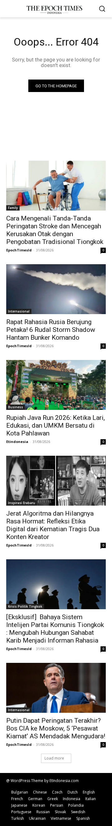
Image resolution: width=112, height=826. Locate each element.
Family (13, 208)
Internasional (19, 311)
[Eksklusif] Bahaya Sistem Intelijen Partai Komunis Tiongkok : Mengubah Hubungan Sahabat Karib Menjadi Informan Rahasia (55, 628)
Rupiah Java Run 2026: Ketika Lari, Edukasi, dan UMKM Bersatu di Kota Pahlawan (55, 425)
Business (15, 407)
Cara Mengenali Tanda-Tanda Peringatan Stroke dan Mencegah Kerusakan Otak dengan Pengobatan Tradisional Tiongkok (54, 230)
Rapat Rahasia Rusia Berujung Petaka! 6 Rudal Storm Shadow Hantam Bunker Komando (50, 329)
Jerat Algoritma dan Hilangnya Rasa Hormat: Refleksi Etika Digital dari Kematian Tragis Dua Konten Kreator (53, 525)
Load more (54, 758)
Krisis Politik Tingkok (25, 606)
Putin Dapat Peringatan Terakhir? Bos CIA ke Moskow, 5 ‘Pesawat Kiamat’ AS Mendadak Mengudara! (55, 728)
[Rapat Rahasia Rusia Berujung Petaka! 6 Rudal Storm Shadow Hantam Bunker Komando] (56, 289)
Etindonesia (17, 441)
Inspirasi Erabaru (21, 503)
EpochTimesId (19, 250)
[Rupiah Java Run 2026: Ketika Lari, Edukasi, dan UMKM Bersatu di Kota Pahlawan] (56, 385)
